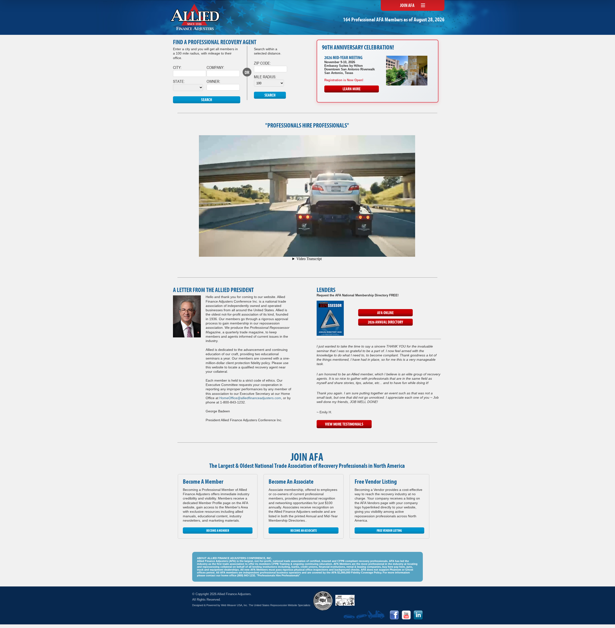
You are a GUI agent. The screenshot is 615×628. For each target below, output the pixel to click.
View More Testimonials (344, 424)
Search (206, 100)
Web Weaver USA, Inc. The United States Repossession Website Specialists (265, 605)
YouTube (406, 615)
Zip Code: (262, 63)
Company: (215, 67)
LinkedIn (418, 615)
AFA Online (385, 313)
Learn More (352, 89)
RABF (322, 600)
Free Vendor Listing (389, 531)
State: (179, 81)
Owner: (213, 81)
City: (177, 67)
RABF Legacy (345, 600)
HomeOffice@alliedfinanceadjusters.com (250, 398)
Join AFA (407, 5)
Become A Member (217, 531)
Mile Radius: (265, 76)
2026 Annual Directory (385, 322)
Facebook (394, 615)
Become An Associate (303, 531)
